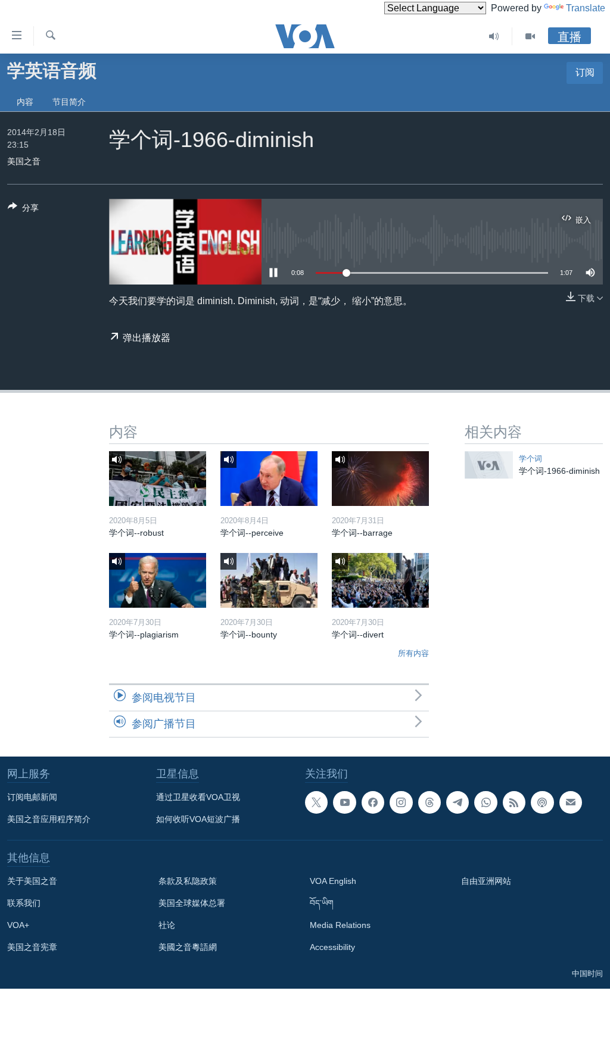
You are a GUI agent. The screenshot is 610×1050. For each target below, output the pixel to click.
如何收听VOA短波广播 (198, 819)
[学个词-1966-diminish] (489, 465)
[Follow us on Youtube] (344, 802)
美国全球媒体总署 (191, 903)
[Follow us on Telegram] (457, 802)
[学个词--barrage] (380, 478)
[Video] (530, 36)
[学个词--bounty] (269, 580)
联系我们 (24, 903)
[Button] (23, 210)
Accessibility (332, 947)
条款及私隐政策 (187, 881)
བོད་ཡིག (322, 903)
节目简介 (69, 102)
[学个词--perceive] (269, 478)
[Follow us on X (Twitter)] (316, 802)
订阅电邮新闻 (32, 797)
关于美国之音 (32, 881)
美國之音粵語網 (187, 947)
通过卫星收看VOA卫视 (198, 797)
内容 (25, 102)
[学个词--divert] (380, 580)
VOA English (333, 881)
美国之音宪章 (32, 947)
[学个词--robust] (157, 478)
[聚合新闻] (514, 802)
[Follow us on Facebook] (373, 802)
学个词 (530, 458)
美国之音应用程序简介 (49, 819)
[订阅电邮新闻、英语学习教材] (570, 802)
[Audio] (494, 36)
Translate (585, 8)
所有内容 (413, 653)
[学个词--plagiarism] (157, 580)
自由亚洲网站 (486, 881)
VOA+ (18, 925)
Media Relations (340, 925)
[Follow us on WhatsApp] (485, 802)
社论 (166, 925)
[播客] (542, 802)
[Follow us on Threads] (429, 802)
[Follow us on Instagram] (401, 802)
